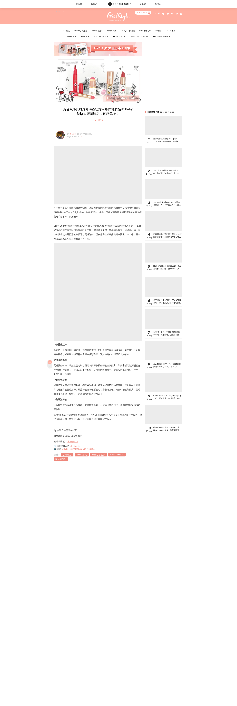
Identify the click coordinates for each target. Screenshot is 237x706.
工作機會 (158, 4)
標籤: (57, 454)
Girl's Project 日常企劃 (139, 36)
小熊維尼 (67, 454)
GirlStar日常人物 (119, 36)
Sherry (73, 134)
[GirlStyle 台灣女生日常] (118, 16)
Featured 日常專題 (101, 36)
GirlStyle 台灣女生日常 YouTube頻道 (78, 449)
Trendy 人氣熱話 (80, 31)
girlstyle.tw (72, 441)
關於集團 (79, 4)
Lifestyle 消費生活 (128, 31)
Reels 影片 (85, 36)
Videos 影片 (71, 36)
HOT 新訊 (66, 31)
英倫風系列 (61, 459)
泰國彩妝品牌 (98, 454)
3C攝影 (158, 31)
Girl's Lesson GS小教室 (161, 36)
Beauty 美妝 (96, 31)
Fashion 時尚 (111, 31)
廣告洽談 (143, 4)
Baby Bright (117, 454)
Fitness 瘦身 (170, 31)
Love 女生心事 (145, 31)
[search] (154, 12)
